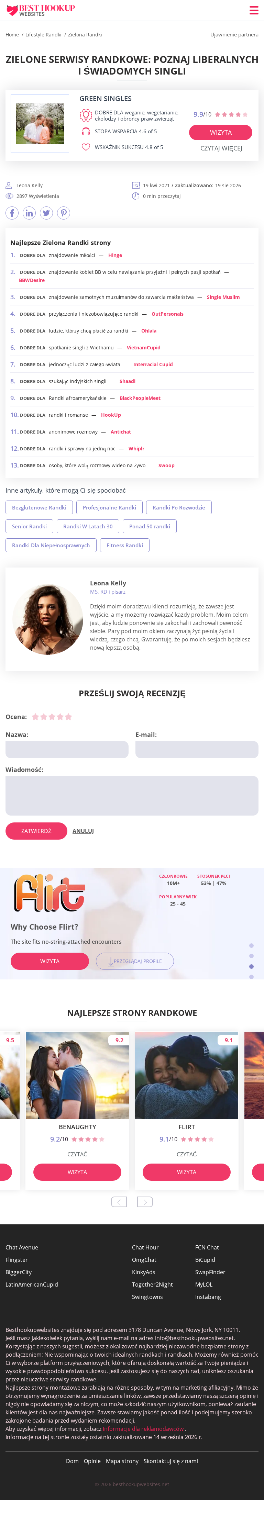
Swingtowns (147, 1297)
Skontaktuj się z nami (171, 1461)
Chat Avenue (22, 1247)
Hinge (115, 255)
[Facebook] (12, 213)
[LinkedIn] (29, 213)
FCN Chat (207, 1247)
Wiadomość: (24, 769)
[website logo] (40, 123)
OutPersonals (168, 314)
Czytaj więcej (221, 148)
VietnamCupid (144, 347)
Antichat (121, 431)
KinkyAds (143, 1272)
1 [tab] (251, 945)
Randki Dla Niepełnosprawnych (51, 545)
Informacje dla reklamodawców (143, 1429)
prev (119, 1202)
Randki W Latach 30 (88, 526)
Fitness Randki (125, 545)
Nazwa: (17, 734)
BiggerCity (19, 1272)
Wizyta (221, 132)
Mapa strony (122, 1461)
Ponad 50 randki (149, 526)
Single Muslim (223, 297)
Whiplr (136, 448)
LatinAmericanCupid (32, 1284)
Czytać (77, 1154)
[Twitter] (46, 213)
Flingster (17, 1260)
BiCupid (205, 1260)
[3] (52, 716)
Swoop (166, 465)
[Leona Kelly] (47, 619)
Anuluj (83, 831)
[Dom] (47, 10)
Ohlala (148, 330)
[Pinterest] (63, 213)
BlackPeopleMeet (140, 398)
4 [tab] (251, 977)
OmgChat (144, 1260)
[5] (68, 716)
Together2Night (152, 1284)
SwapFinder (210, 1272)
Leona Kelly (108, 583)
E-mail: (146, 734)
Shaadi (127, 381)
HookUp (111, 415)
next (145, 1202)
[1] (35, 716)
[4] (60, 716)
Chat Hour (145, 1247)
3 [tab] (251, 966)
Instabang (208, 1297)
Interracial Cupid (153, 364)
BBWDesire (32, 280)
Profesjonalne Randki (109, 507)
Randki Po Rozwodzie (179, 507)
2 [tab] (251, 956)
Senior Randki (29, 526)
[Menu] (254, 10)
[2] (43, 716)
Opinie (92, 1461)
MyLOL (203, 1284)
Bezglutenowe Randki (39, 507)
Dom (72, 1461)
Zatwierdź (36, 831)
